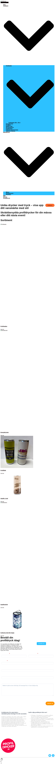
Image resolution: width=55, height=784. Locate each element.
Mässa (7, 192)
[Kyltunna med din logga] (17, 630)
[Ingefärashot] (17, 502)
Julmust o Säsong (10, 131)
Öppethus (8, 194)
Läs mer (2, 329)
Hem (4, 4)
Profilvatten (4, 326)
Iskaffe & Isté (9, 126)
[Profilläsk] (17, 467)
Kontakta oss (6, 198)
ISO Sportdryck (10, 127)
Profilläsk (8, 125)
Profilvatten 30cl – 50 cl (14, 122)
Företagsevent (9, 193)
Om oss (5, 197)
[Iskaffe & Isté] (17, 495)
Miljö (4, 195)
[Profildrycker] (3, 1)
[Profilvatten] (17, 224)
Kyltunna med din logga (12, 129)
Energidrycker (9, 123)
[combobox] (27, 677)
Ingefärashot (9, 128)
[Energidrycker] (17, 330)
